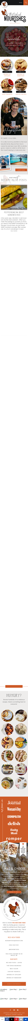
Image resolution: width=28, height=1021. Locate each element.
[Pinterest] (16, 1019)
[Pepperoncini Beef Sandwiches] (14, 197)
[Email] (21, 1019)
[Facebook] (7, 1019)
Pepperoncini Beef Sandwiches (14, 213)
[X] (11, 1019)
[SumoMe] (25, 1019)
